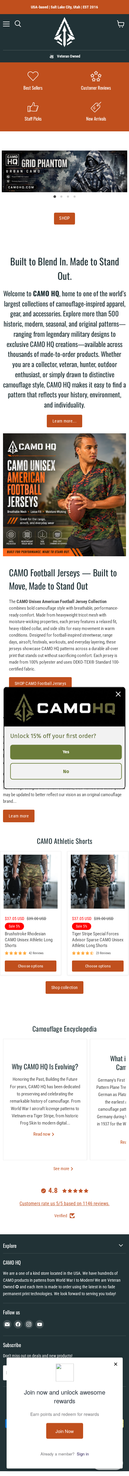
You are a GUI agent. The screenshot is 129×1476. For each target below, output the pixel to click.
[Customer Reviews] (96, 81)
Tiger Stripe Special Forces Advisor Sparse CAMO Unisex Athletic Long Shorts (98, 939)
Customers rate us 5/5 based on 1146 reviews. (65, 1203)
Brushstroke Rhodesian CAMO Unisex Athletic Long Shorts (28, 939)
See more (61, 1168)
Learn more (19, 816)
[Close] (118, 694)
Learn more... (64, 421)
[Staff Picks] (33, 112)
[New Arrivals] (96, 112)
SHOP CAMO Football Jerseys (40, 683)
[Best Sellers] (33, 81)
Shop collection (64, 987)
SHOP (64, 218)
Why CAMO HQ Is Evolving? (45, 1066)
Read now (42, 1134)
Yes (66, 751)
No (66, 771)
